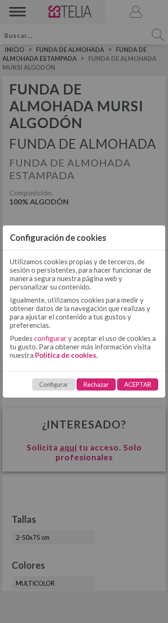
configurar (50, 338)
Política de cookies (65, 355)
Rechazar (96, 384)
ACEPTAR (137, 384)
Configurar (53, 384)
